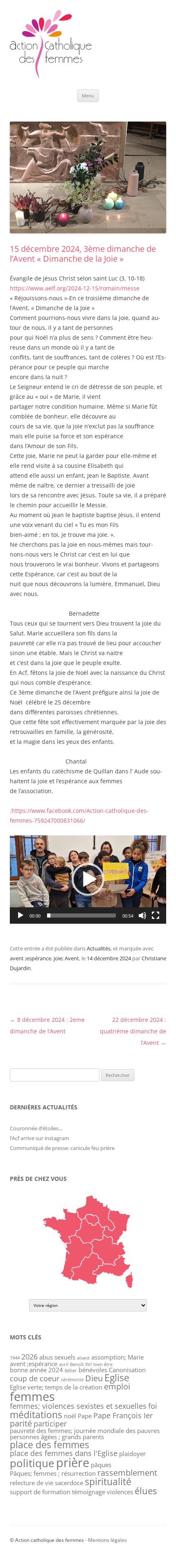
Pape (85, 1416)
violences (120, 1492)
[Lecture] (20, 915)
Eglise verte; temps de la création (56, 1387)
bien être (103, 1364)
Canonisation (127, 1370)
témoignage (88, 1492)
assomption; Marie (117, 1357)
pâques (101, 1465)
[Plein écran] (155, 915)
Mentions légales (107, 1540)
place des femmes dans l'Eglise (63, 1453)
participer (50, 1423)
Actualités (99, 948)
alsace (83, 1358)
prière (72, 1462)
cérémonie (72, 1379)
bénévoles (93, 1370)
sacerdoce (69, 1483)
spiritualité (108, 1481)
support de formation (40, 1492)
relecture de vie (31, 1483)
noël (70, 1416)
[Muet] (142, 915)
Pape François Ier (123, 1415)
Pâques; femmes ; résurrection (53, 1473)
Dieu (94, 1378)
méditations (36, 1414)
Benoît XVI (81, 1364)
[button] (88, 879)
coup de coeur (34, 1378)
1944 (15, 1358)
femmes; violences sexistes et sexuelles (78, 1406)
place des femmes (49, 1444)
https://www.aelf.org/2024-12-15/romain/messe (75, 288)
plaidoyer (132, 1453)
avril (63, 1364)
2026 (29, 1357)
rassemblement (127, 1472)
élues (146, 1491)
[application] (88, 879)
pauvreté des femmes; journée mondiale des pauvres (85, 1430)
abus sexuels (57, 1357)
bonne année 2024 (36, 1370)
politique (32, 1463)
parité (21, 1423)
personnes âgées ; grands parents (57, 1437)
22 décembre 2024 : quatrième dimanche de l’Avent (133, 1031)
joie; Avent (66, 958)
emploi (117, 1386)
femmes (32, 1396)
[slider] (81, 915)
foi (152, 1406)
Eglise (116, 1377)
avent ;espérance (30, 958)
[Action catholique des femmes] (51, 77)
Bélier (71, 1370)
